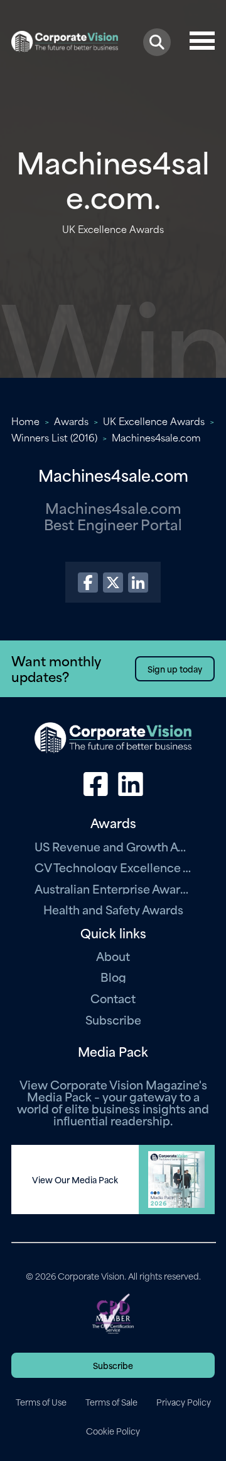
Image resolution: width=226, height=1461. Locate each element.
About (113, 956)
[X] (113, 582)
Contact (113, 998)
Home (25, 420)
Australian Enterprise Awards (113, 888)
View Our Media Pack (75, 1179)
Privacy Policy (183, 1402)
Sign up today (175, 668)
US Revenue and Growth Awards (113, 846)
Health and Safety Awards (113, 909)
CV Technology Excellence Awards (113, 867)
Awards (71, 420)
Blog (113, 976)
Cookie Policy (113, 1431)
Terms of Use (41, 1402)
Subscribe (113, 1019)
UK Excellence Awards (154, 420)
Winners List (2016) (54, 437)
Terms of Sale (111, 1402)
